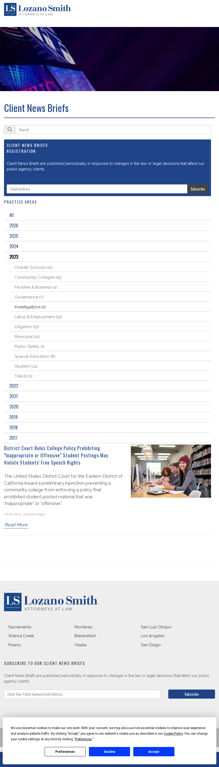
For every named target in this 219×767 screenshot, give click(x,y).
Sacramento (20, 627)
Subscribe (198, 189)
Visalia (81, 645)
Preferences (65, 752)
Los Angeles (152, 635)
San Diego (151, 645)
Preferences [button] (83, 739)
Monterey (83, 627)
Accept (153, 752)
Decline (109, 752)
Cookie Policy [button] (173, 733)
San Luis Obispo (156, 627)
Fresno (14, 645)
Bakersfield (85, 635)
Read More (16, 524)
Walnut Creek (21, 635)
